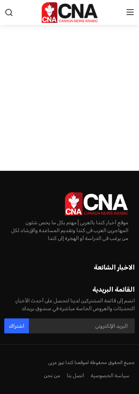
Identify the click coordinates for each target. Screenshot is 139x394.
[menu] (130, 12)
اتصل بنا (75, 376)
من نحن (52, 376)
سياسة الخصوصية (110, 376)
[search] (9, 12)
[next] (129, 82)
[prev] (9, 82)
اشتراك (16, 326)
